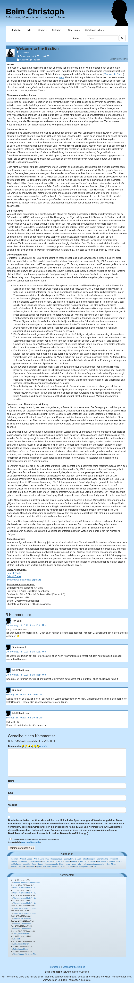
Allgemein (14, 858)
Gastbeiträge (26, 59)
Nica (107, 864)
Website (12, 804)
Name (11, 780)
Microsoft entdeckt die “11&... (24, 887)
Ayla (42, 858)
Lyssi (68, 864)
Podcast (14, 866)
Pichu (113, 864)
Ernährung (23, 861)
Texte (28, 30)
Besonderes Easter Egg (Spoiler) (24, 579)
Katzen (40, 864)
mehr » (44, 746)
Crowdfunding (102, 858)
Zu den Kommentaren (119, 59)
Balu (47, 858)
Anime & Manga (26, 858)
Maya (74, 864)
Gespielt (92, 861)
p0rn (61, 77)
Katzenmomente (51, 864)
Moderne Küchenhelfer (22, 918)
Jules (34, 864)
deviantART (114, 858)
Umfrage (69, 866)
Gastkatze (58, 861)
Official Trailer (14, 576)
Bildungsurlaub (56, 858)
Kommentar (14, 746)
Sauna (21, 866)
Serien (42, 30)
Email (11, 792)
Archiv (76, 38)
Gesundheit (101, 861)
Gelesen (74, 861)
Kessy (61, 864)
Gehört (67, 861)
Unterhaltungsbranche (83, 866)
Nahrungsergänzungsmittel (93, 864)
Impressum (54, 966)
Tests (62, 866)
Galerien (57, 30)
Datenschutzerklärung (73, 966)
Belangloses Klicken (21, 933)
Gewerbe (111, 861)
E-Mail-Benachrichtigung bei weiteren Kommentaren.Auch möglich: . (33, 840)
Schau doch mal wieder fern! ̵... (25, 908)
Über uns (73, 30)
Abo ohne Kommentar (30, 842)
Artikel (36, 858)
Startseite (16, 30)
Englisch (14, 861)
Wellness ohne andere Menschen (26, 882)
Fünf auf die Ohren (113, 74)
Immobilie (26, 864)
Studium (55, 866)
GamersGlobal (35, 861)
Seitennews (30, 866)
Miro (79, 864)
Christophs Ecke (93, 30)
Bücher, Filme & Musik (72, 858)
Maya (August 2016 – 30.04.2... (25, 954)
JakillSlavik (24, 52)
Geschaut (83, 861)
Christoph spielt (89, 858)
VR (94, 866)
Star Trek (46, 866)
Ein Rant (16, 938)
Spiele (37, 59)
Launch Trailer (14, 573)
